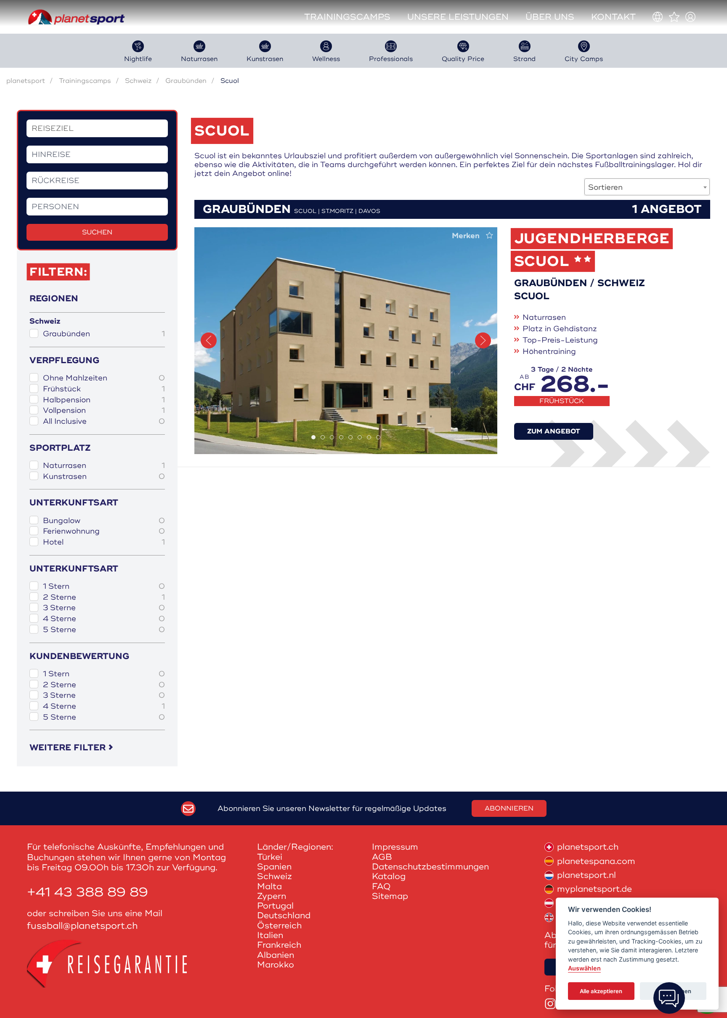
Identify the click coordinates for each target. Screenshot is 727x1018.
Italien (270, 935)
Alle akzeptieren (601, 991)
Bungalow (104, 520)
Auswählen (584, 968)
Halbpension (104, 400)
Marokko (275, 965)
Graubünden (186, 81)
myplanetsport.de (594, 889)
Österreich (279, 925)
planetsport (25, 81)
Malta (269, 886)
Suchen (97, 232)
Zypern (271, 896)
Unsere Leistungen (458, 17)
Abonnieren (509, 808)
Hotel (104, 542)
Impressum (395, 847)
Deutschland (283, 915)
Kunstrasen (104, 476)
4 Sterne (104, 618)
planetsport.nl (586, 875)
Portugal (275, 906)
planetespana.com (596, 861)
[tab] (313, 437)
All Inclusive (104, 421)
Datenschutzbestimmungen (430, 866)
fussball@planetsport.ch (82, 926)
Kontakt (613, 17)
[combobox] (647, 186)
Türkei (269, 857)
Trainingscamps (347, 17)
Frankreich (279, 945)
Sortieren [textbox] (605, 187)
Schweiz (138, 81)
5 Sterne (104, 629)
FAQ (381, 886)
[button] (209, 340)
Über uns (549, 17)
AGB (382, 857)
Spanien (274, 866)
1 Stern (104, 586)
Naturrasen (104, 465)
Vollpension (104, 410)
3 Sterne (104, 607)
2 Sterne (104, 597)
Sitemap (390, 896)
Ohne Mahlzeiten (104, 378)
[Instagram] (550, 1004)
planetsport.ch (587, 847)
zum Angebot (553, 431)
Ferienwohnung (104, 531)
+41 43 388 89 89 (87, 892)
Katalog (389, 876)
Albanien (275, 955)
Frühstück (104, 389)
